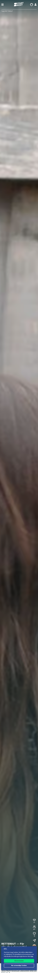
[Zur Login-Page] (35, 4)
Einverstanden (19, 961)
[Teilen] (34, 940)
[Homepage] (19, 4)
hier (32, 956)
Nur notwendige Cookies (19, 965)
